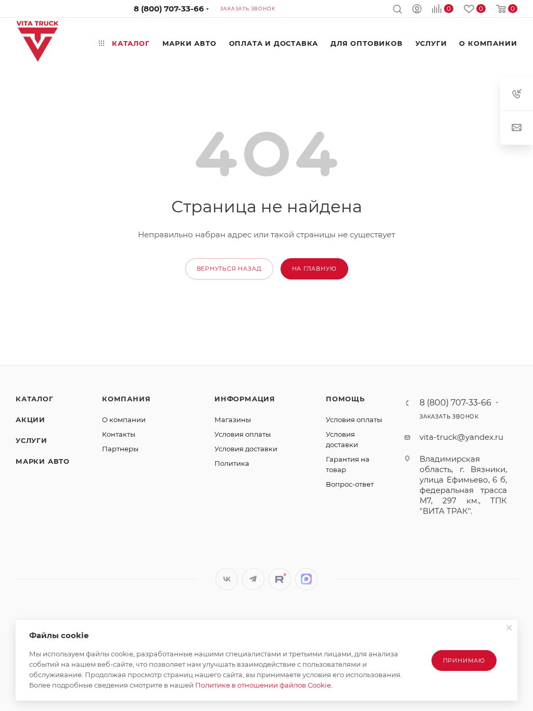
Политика (231, 463)
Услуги (31, 440)
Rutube (280, 579)
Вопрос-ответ (350, 484)
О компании (124, 419)
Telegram (253, 579)
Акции (30, 419)
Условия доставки (245, 449)
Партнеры (120, 449)
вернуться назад (229, 268)
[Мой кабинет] (417, 10)
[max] (306, 579)
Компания (126, 399)
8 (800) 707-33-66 (169, 9)
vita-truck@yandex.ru (461, 437)
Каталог (35, 399)
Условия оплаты (242, 434)
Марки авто (43, 461)
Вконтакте (226, 579)
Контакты (118, 434)
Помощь (345, 399)
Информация (244, 399)
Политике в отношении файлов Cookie (263, 685)
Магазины (232, 419)
